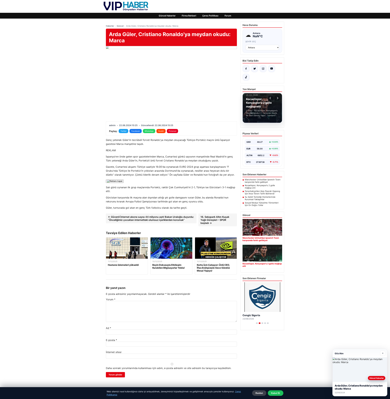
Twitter (123, 131)
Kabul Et (275, 393)
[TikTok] (246, 77)
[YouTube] (271, 68)
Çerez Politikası (210, 15)
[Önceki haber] (270, 98)
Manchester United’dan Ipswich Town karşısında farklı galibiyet (262, 180)
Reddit (161, 131)
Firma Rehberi (189, 15)
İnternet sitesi (113, 352)
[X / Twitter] (254, 68)
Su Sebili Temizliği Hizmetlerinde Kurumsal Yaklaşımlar (260, 198)
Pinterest (172, 131)
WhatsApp (149, 131)
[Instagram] (263, 68)
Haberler (110, 26)
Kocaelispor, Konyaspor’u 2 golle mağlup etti (260, 186)
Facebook (135, 131)
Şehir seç (250, 41)
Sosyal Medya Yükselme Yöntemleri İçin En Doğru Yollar (261, 203)
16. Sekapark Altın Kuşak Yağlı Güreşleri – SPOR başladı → (214, 219)
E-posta (111, 340)
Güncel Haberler (167, 15)
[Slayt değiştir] (257, 323)
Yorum (110, 299)
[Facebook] (246, 68)
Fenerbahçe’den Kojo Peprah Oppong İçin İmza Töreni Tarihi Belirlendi (262, 192)
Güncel (120, 26)
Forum (228, 15)
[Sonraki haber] (277, 98)
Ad (108, 328)
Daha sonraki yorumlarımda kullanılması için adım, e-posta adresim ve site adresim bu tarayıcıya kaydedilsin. (168, 368)
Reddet (259, 393)
